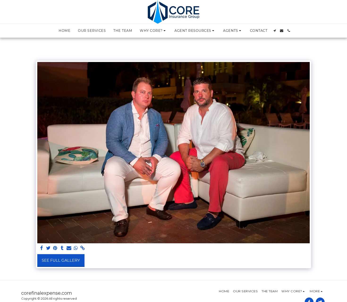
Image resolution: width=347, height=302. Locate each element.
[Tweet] (48, 248)
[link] (82, 248)
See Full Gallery (61, 260)
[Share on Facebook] (41, 248)
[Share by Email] (68, 248)
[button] (153, 30)
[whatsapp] (75, 248)
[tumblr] (61, 248)
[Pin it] (55, 248)
